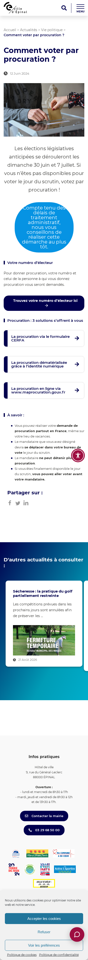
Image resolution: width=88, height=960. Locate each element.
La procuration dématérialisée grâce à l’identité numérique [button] (39, 364)
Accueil (10, 30)
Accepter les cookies (44, 918)
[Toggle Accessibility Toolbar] (78, 455)
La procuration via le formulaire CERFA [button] (40, 338)
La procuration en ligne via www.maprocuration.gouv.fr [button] (38, 390)
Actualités (28, 30)
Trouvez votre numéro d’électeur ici (45, 300)
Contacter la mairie (47, 816)
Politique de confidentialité (59, 955)
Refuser (44, 932)
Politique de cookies (22, 955)
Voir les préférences (44, 945)
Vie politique (52, 30)
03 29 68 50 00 (47, 830)
